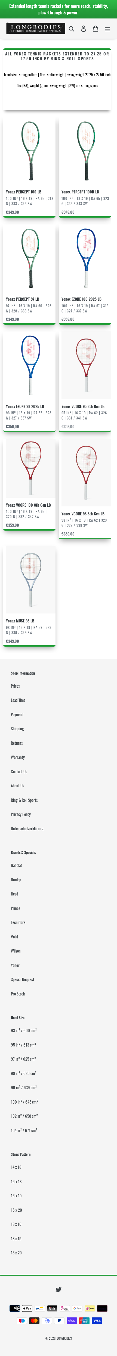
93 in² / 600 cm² (24, 1030)
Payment (17, 714)
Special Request (22, 979)
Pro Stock (18, 994)
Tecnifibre (18, 922)
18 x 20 (16, 1252)
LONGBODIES (64, 1338)
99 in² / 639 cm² (24, 1087)
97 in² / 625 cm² (23, 1059)
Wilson (16, 951)
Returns (17, 743)
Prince (15, 908)
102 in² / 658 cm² (24, 1116)
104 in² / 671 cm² (24, 1130)
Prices (15, 686)
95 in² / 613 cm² (23, 1045)
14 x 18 (16, 1167)
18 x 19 (16, 1238)
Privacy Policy (21, 814)
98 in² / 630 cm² (23, 1073)
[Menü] (107, 28)
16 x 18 (16, 1181)
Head (14, 894)
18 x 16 (16, 1224)
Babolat (16, 865)
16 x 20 (16, 1210)
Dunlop (16, 879)
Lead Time (18, 700)
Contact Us (19, 771)
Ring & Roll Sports (24, 800)
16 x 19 (16, 1195)
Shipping (17, 728)
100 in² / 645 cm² (24, 1102)
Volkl (14, 937)
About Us (17, 785)
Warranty (18, 757)
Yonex (15, 965)
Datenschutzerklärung (27, 828)
